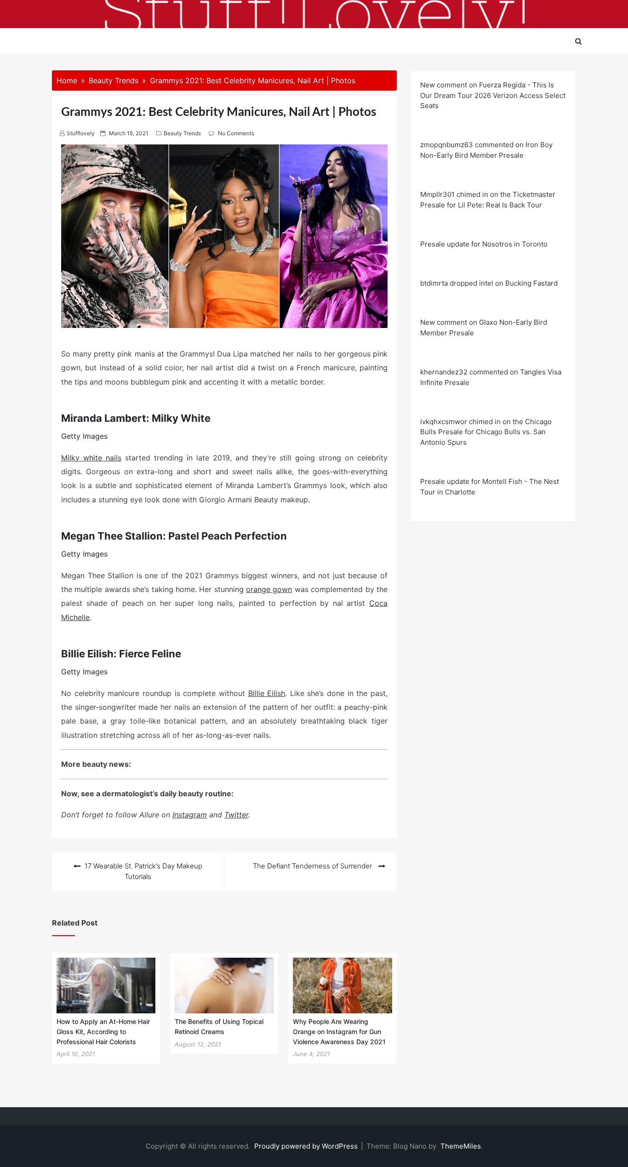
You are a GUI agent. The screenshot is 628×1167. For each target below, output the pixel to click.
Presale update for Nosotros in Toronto (484, 244)
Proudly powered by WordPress (307, 1146)
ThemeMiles (460, 1146)
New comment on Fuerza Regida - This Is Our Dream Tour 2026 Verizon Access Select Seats (492, 95)
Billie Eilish (266, 693)
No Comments (236, 133)
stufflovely (81, 133)
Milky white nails (91, 457)
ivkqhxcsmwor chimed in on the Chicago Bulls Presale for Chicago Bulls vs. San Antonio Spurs (486, 432)
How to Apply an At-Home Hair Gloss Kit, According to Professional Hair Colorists (103, 1031)
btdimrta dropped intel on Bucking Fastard (489, 283)
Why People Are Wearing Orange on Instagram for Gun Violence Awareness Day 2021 (339, 1031)
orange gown (269, 589)
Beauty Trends (182, 133)
